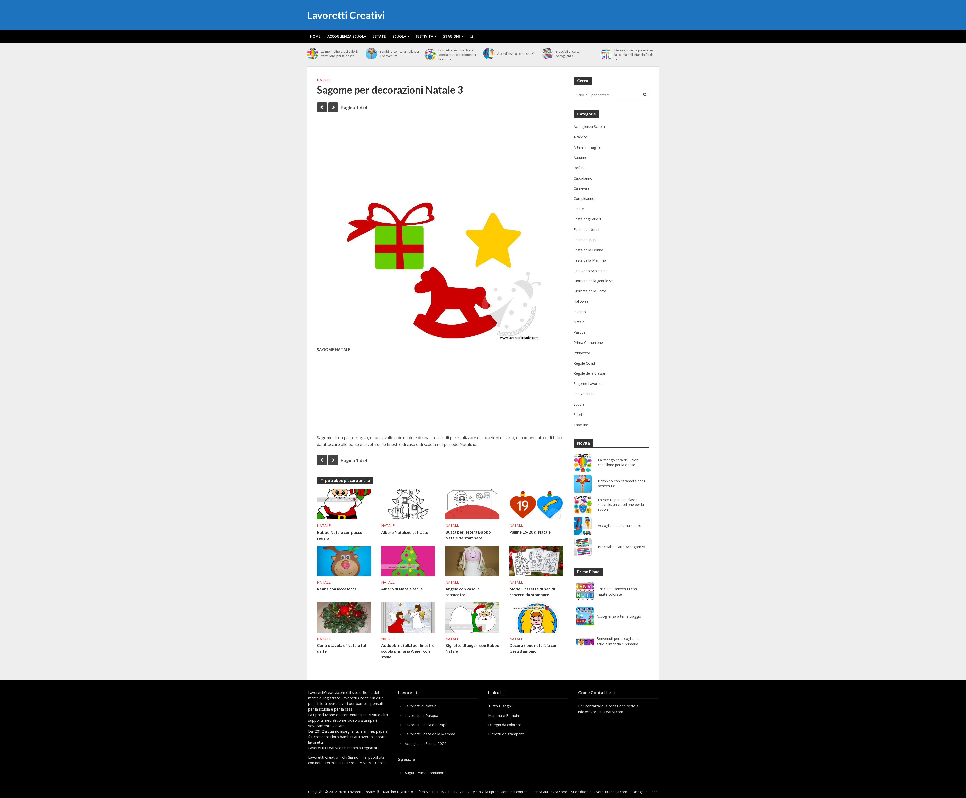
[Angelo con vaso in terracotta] (472, 560)
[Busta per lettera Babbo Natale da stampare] (472, 503)
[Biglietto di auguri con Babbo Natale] (472, 617)
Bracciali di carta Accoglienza (568, 53)
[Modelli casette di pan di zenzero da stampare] (536, 560)
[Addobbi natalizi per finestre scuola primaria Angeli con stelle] (408, 617)
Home (315, 36)
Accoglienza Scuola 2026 (426, 743)
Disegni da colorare (504, 724)
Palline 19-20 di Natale (530, 531)
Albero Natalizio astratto (404, 532)
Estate (379, 36)
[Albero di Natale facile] (408, 560)
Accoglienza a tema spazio (516, 54)
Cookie (381, 762)
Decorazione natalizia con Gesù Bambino (533, 648)
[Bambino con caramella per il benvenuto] (371, 53)
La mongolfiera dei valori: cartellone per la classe (339, 53)
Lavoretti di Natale (421, 705)
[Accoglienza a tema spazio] (489, 53)
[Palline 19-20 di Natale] (536, 503)
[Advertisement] (440, 159)
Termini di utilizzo (339, 762)
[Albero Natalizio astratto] (408, 504)
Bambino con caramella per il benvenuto (399, 53)
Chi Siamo (350, 757)
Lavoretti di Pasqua (421, 715)
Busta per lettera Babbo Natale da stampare (468, 534)
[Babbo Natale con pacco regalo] (344, 504)
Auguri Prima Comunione (426, 772)
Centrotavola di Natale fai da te (341, 648)
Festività (424, 36)
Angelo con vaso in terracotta (462, 591)
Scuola (399, 36)
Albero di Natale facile (402, 588)
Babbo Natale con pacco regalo (340, 535)
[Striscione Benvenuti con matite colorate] (585, 591)
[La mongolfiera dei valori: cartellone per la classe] (312, 53)
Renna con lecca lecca (337, 588)
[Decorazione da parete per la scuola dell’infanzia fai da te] (606, 54)
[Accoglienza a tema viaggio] (585, 616)
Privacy (364, 762)
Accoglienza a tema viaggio (619, 616)
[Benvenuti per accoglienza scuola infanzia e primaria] (585, 641)
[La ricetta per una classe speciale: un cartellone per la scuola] (430, 54)
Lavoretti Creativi (346, 15)
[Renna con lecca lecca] (344, 560)
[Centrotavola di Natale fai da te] (344, 617)
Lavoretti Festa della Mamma (430, 733)
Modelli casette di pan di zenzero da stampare (532, 591)
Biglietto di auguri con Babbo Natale (472, 648)
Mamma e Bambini (504, 715)
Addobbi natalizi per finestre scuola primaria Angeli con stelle (407, 651)
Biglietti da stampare (506, 733)
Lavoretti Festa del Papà (426, 724)
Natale (324, 79)
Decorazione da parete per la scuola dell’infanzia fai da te (634, 54)
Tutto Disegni (500, 705)
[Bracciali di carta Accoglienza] (547, 53)
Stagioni (451, 36)
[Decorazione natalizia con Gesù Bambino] (536, 617)
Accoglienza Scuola (346, 36)
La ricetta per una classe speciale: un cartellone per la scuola (457, 54)
